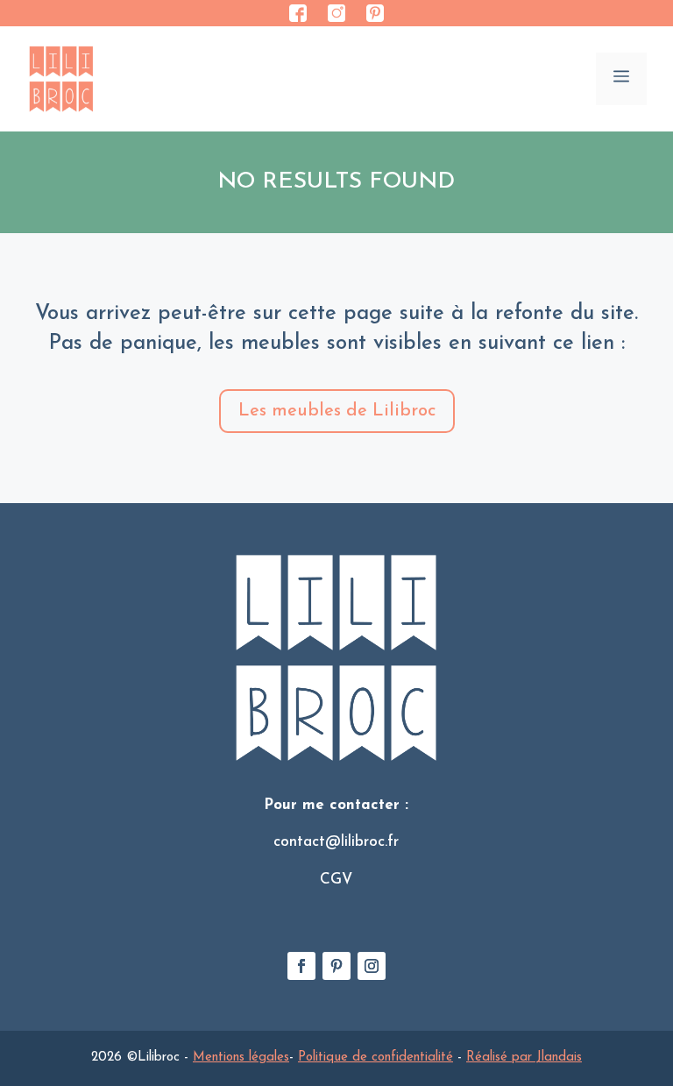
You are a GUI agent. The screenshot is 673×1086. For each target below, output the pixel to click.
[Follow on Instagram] (372, 966)
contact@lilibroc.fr (336, 841)
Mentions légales (241, 1057)
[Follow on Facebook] (301, 966)
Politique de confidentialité (375, 1057)
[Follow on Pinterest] (336, 966)
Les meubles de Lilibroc (337, 411)
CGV (336, 879)
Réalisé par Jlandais (524, 1057)
